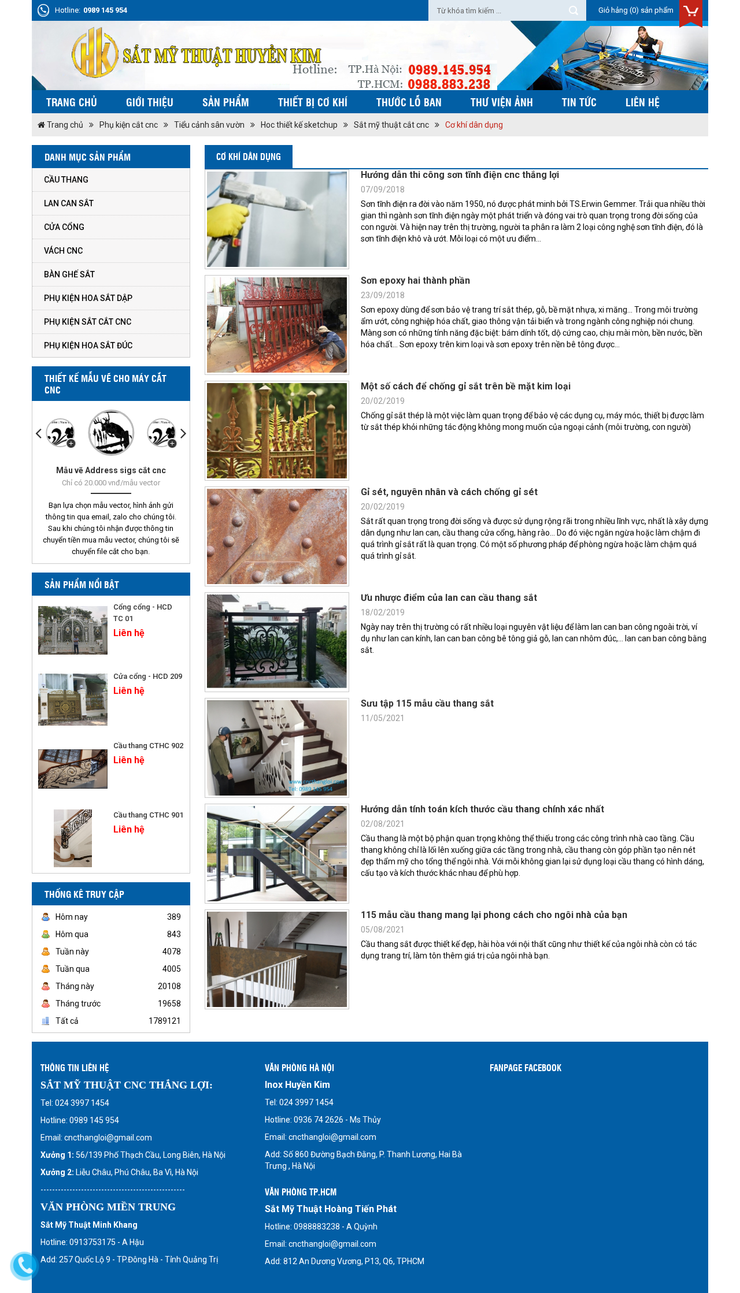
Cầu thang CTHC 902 (148, 745)
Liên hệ (643, 101)
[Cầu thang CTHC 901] (73, 838)
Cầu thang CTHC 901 (148, 815)
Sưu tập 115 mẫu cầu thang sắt (427, 703)
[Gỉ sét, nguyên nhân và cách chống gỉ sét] (277, 536)
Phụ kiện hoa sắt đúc (88, 345)
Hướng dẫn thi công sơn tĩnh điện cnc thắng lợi (460, 174)
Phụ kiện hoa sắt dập (88, 298)
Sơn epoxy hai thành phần (415, 280)
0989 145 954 (105, 10)
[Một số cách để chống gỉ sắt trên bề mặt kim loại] (277, 430)
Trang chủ (71, 101)
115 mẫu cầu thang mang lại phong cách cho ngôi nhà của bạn (494, 914)
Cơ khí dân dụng (474, 124)
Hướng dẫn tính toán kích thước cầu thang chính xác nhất (482, 809)
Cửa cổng (64, 227)
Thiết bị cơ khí (312, 101)
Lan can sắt (69, 203)
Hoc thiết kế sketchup (299, 124)
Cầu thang (66, 179)
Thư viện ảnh (502, 101)
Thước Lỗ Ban (409, 101)
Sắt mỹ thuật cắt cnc (391, 124)
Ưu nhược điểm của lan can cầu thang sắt (449, 597)
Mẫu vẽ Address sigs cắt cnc (111, 470)
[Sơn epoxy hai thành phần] (277, 325)
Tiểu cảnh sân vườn (209, 124)
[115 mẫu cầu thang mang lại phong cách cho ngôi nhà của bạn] (277, 959)
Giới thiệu (149, 101)
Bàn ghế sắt (69, 274)
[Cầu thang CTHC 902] (73, 769)
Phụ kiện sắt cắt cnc (87, 321)
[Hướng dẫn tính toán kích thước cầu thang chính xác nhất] (277, 853)
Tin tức (579, 101)
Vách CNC (63, 250)
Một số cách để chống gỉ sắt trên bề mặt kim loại (466, 386)
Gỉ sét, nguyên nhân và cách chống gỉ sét (449, 491)
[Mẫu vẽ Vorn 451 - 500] (161, 432)
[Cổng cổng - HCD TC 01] (73, 630)
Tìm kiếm (573, 10)
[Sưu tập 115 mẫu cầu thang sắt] (277, 748)
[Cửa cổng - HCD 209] (73, 700)
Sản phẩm (225, 101)
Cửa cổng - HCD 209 (147, 676)
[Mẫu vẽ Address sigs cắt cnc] (111, 432)
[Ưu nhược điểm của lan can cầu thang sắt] (277, 642)
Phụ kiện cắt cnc (128, 124)
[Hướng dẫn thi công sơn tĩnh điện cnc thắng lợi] (277, 219)
